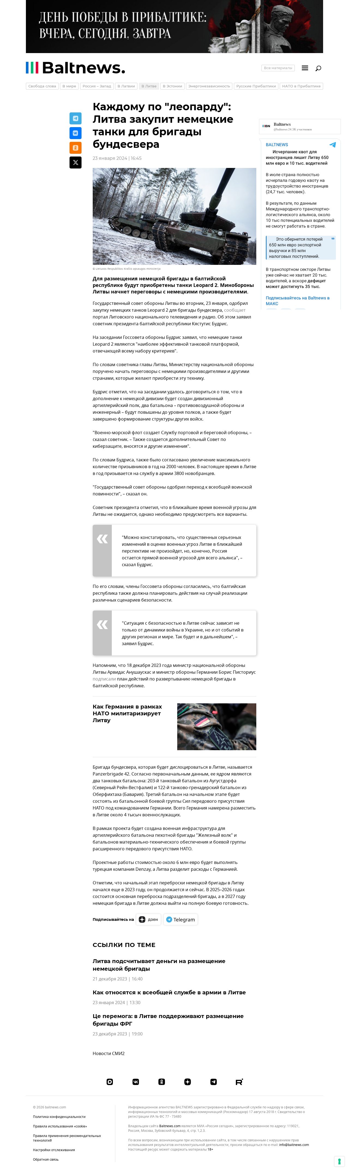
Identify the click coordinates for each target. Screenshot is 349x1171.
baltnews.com (169, 1126)
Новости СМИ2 (109, 1053)
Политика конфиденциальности (59, 1116)
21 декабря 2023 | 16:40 (118, 979)
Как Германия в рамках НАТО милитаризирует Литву (127, 713)
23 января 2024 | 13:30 (116, 1003)
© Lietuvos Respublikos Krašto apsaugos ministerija (127, 269)
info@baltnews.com (294, 1144)
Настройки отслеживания (54, 1150)
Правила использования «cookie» (60, 1126)
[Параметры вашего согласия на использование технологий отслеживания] (339, 1161)
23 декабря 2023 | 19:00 (118, 1034)
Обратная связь (46, 1159)
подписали (104, 679)
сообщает (235, 310)
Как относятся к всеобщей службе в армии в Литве (169, 992)
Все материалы (278, 68)
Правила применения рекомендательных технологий (67, 1138)
